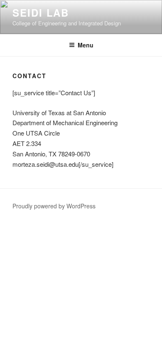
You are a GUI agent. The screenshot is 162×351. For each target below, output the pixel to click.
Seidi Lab (40, 12)
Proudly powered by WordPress (54, 206)
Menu (85, 45)
